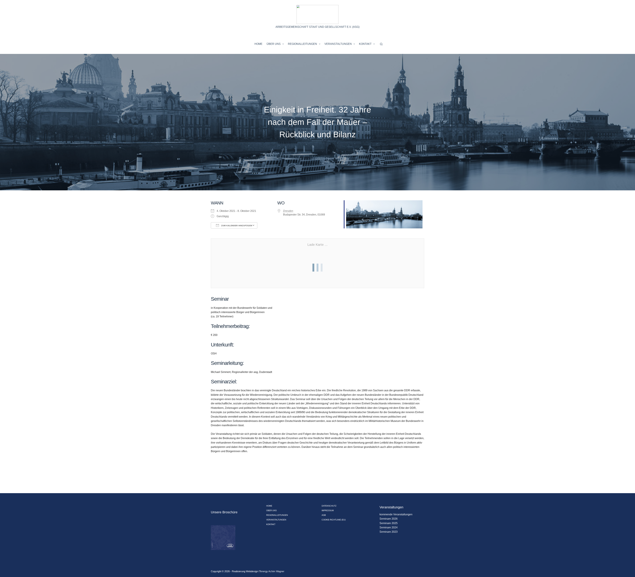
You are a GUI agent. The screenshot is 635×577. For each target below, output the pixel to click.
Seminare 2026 (389, 518)
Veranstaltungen (338, 44)
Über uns (274, 44)
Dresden (288, 211)
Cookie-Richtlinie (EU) (334, 520)
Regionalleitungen (302, 44)
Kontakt (365, 44)
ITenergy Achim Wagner (271, 571)
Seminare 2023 (389, 531)
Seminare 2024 (389, 527)
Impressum (328, 510)
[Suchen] (381, 44)
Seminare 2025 (389, 523)
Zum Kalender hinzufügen (236, 226)
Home (258, 44)
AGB (324, 515)
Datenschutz (329, 506)
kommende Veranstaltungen (396, 514)
